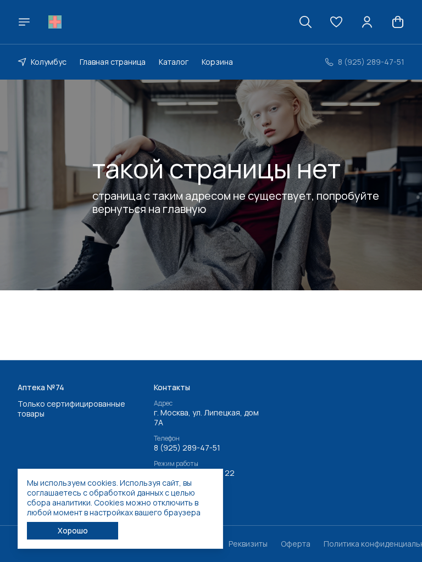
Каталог (173, 62)
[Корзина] (397, 22)
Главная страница (113, 62)
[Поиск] (305, 22)
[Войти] (367, 22)
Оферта (295, 544)
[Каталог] (24, 22)
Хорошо (73, 530)
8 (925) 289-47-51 (187, 448)
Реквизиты (248, 544)
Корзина (217, 62)
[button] (336, 22)
